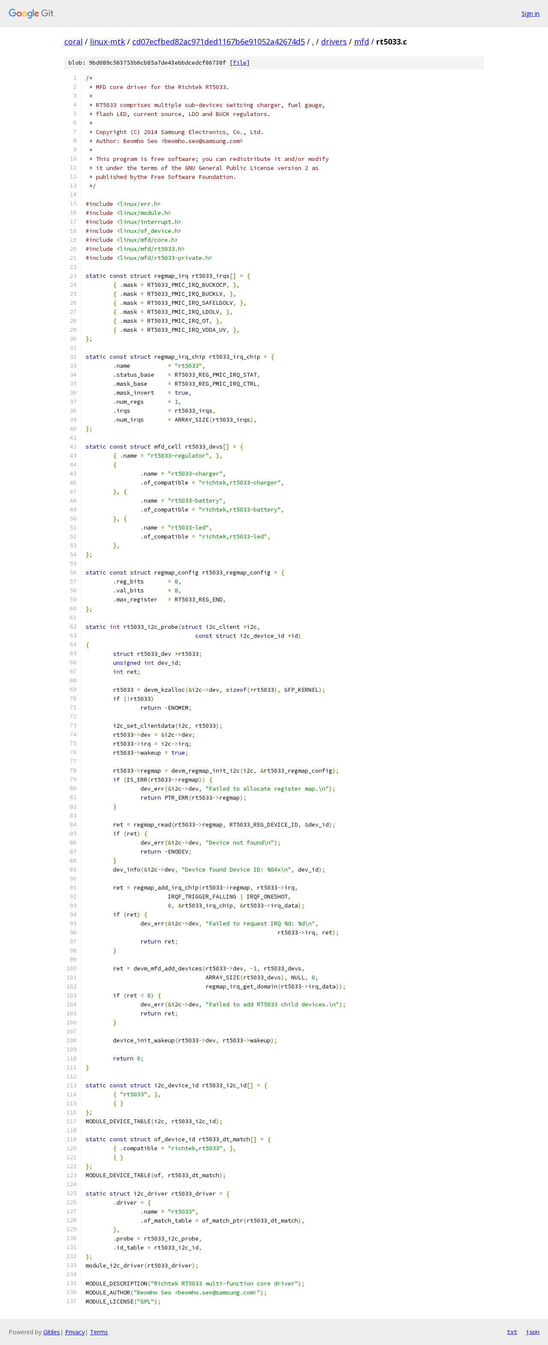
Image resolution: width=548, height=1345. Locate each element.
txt (512, 1332)
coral (73, 41)
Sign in (530, 13)
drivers (334, 41)
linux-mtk (107, 41)
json (532, 1332)
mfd (361, 41)
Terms (99, 1332)
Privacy (75, 1332)
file (240, 62)
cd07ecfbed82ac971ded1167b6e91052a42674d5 (218, 41)
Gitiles (51, 1332)
